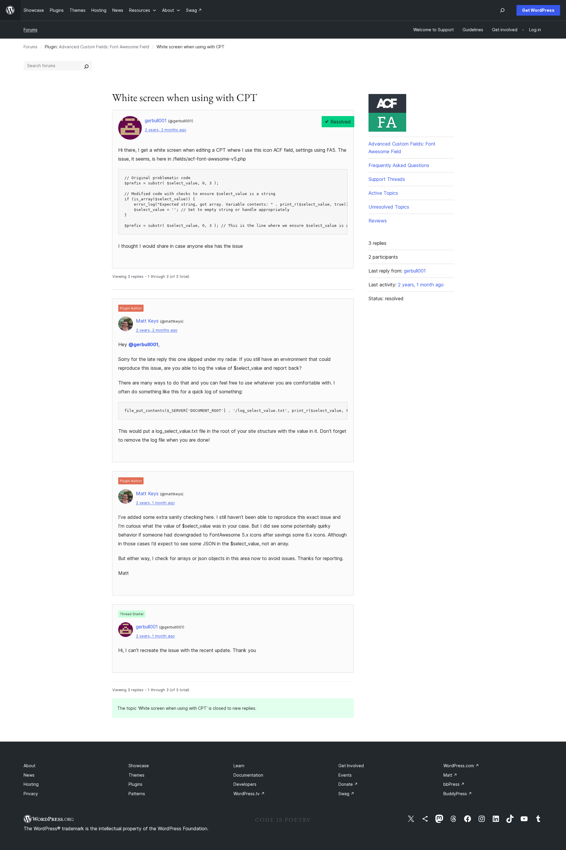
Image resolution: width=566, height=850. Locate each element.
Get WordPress (538, 10)
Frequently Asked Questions (398, 165)
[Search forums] (86, 65)
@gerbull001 (143, 344)
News (29, 775)
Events (345, 775)
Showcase (139, 765)
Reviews (377, 221)
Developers (244, 784)
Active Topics (383, 193)
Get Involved (351, 765)
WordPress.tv (249, 793)
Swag (346, 793)
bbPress (454, 784)
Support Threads (386, 179)
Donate (348, 784)
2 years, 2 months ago (165, 130)
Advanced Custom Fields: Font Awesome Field (104, 46)
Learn (238, 765)
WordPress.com (461, 765)
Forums (30, 29)
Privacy (31, 793)
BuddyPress (457, 793)
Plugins (135, 784)
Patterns (137, 793)
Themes (136, 775)
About (29, 765)
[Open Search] (502, 10)
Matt (450, 775)
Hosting (31, 784)
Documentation (248, 775)
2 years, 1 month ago (155, 503)
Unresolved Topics (388, 207)
